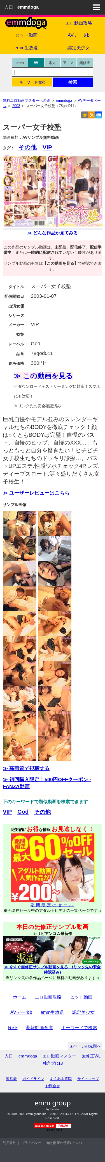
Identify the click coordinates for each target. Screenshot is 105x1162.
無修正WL (91, 1056)
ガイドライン (33, 1079)
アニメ (68, 63)
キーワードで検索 (79, 1027)
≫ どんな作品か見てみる (52, 232)
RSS (13, 1027)
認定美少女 (83, 1012)
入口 (8, 7)
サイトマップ (88, 1079)
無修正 (84, 63)
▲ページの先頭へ (85, 1046)
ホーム (19, 997)
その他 (27, 147)
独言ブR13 (53, 1063)
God (23, 812)
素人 (52, 63)
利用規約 (9, 1143)
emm (20, 63)
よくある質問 (61, 1079)
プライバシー (31, 1143)
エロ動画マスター (59, 1056)
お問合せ (52, 1086)
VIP (47, 147)
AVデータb (21, 1012)
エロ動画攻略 (48, 997)
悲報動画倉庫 (39, 1027)
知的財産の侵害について (64, 1143)
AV (36, 63)
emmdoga (27, 1056)
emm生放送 (26, 47)
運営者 (11, 1079)
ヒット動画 (26, 35)
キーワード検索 (32, 82)
